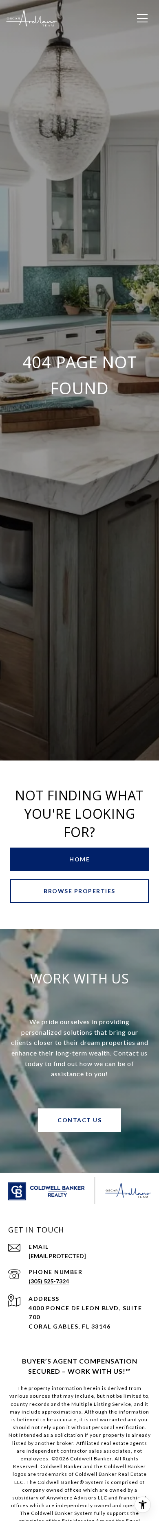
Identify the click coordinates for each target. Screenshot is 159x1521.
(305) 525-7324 (49, 1281)
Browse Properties (79, 890)
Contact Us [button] (79, 1120)
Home (79, 859)
